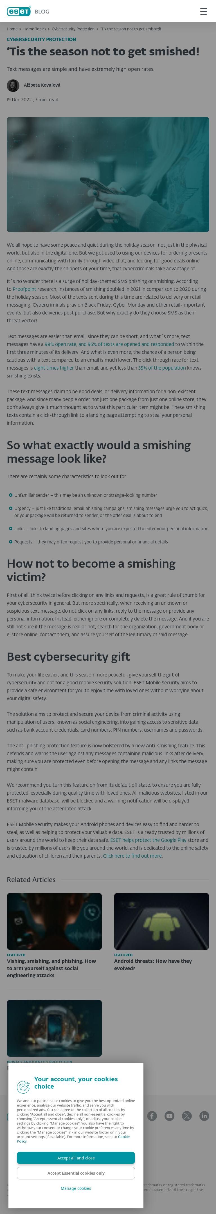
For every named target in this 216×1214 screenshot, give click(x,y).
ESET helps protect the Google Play (148, 840)
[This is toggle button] (203, 11)
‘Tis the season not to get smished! (130, 29)
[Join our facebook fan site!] (152, 1116)
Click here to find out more (132, 856)
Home (12, 29)
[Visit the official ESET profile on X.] (187, 1116)
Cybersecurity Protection (73, 29)
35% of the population (162, 368)
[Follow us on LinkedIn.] (204, 1116)
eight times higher (54, 368)
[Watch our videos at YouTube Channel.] (169, 1116)
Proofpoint (24, 289)
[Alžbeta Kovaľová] (15, 85)
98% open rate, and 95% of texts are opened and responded (109, 344)
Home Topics (34, 29)
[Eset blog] (28, 11)
